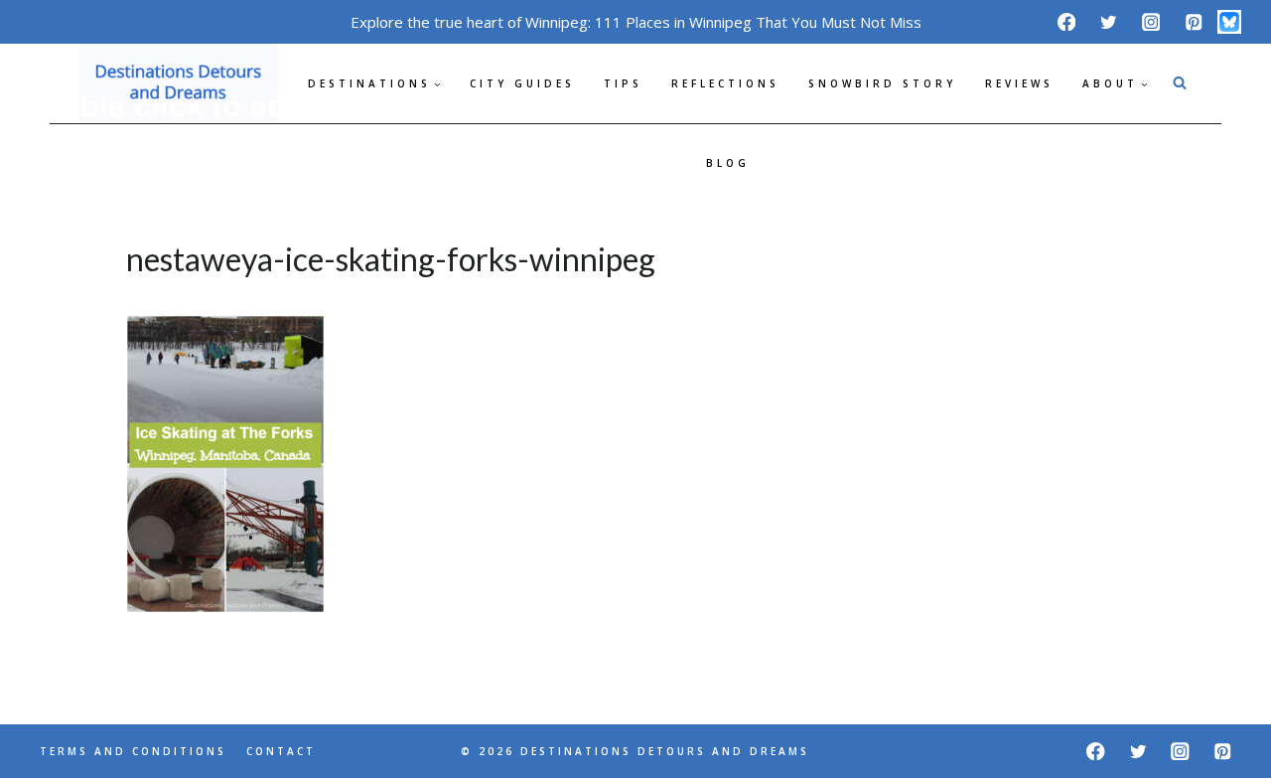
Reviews (1019, 83)
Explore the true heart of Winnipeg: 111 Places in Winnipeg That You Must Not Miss (636, 22)
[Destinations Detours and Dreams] (178, 83)
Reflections (725, 83)
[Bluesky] (1229, 22)
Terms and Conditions (133, 751)
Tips (623, 83)
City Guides (522, 83)
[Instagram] (1151, 21)
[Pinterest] (1193, 21)
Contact (281, 751)
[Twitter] (1108, 21)
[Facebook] (1066, 21)
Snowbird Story (882, 83)
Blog (728, 163)
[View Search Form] (1180, 83)
